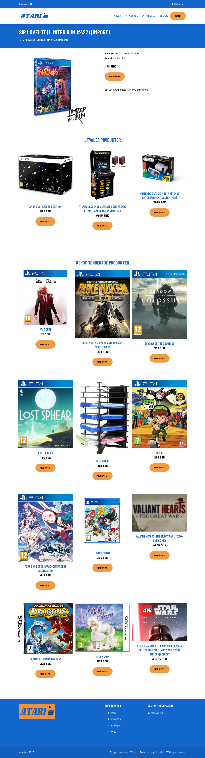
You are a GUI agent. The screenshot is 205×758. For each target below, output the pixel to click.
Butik (178, 15)
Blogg (164, 16)
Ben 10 (159, 452)
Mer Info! (115, 76)
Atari (117, 16)
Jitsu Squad (102, 553)
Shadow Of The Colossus (159, 343)
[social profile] (31, 4)
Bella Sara (102, 656)
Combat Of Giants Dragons (46, 659)
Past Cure (45, 329)
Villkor (133, 752)
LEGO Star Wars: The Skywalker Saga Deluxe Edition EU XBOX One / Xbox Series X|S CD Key (159, 650)
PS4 (137, 53)
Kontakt (123, 752)
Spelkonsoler (126, 53)
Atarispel (148, 16)
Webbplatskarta (175, 752)
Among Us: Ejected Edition (45, 206)
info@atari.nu (176, 4)
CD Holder (102, 461)
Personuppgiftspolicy (152, 752)
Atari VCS (132, 16)
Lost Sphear (45, 453)
